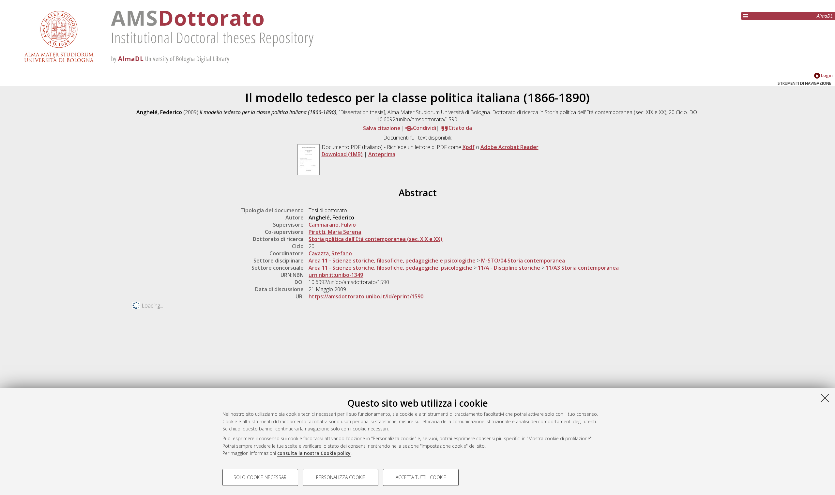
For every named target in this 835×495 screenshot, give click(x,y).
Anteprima (381, 154)
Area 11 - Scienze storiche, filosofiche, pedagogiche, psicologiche (390, 267)
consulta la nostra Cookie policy (314, 453)
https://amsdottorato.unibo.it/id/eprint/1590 (366, 296)
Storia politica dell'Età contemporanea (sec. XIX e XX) (375, 239)
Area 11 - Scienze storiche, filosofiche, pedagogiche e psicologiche (392, 260)
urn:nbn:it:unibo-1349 (336, 274)
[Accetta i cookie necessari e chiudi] (825, 398)
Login (826, 75)
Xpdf (469, 147)
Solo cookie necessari (260, 477)
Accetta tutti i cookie (421, 477)
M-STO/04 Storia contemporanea (523, 260)
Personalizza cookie (340, 477)
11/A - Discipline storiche (509, 267)
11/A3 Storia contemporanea (582, 267)
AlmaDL (825, 16)
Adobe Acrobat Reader (509, 147)
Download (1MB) (342, 154)
